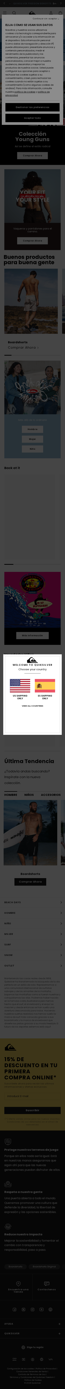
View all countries (32, 705)
